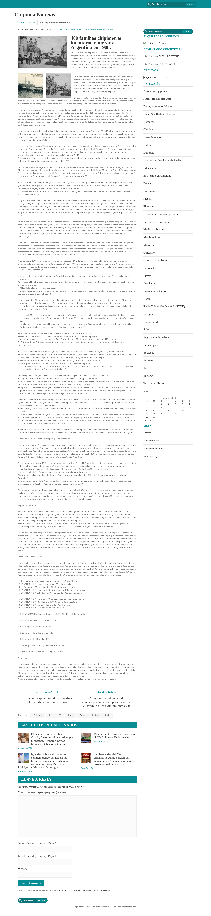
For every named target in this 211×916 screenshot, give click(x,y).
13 (182, 407)
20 (182, 410)
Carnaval (148, 121)
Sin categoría (151, 345)
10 (161, 407)
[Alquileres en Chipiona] (155, 43)
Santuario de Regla (101, 715)
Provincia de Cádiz (154, 291)
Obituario (149, 252)
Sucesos (148, 360)
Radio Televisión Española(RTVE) (164, 306)
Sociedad (148, 352)
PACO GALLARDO (167, 64)
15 (147, 410)
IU (50, 715)
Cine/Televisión (152, 137)
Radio (147, 298)
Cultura (147, 145)
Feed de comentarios (153, 448)
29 (147, 416)
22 (147, 413)
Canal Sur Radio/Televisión (159, 114)
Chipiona (37, 715)
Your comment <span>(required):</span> (42, 792)
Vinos (146, 391)
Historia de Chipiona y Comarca (38, 29)
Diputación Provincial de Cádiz (162, 160)
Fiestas (147, 198)
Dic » (152, 419)
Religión (148, 314)
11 (168, 407)
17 (161, 410)
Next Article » (107, 692)
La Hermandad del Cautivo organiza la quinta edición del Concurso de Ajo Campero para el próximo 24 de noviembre (114, 759)
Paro (70, 715)
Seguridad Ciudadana (156, 337)
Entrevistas (150, 191)
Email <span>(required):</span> (37, 855)
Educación (149, 168)
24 (161, 413)
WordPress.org (150, 456)
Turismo (148, 375)
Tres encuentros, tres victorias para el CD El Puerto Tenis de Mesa (115, 736)
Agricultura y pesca (155, 91)
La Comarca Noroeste (156, 222)
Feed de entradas (151, 440)
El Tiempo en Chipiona (157, 175)
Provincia (149, 283)
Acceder (147, 432)
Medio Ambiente (153, 229)
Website (23, 868)
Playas (147, 275)
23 (154, 413)
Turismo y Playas (153, 383)
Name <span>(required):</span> (37, 843)
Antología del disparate (157, 98)
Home (20, 29)
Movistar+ (149, 245)
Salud (146, 329)
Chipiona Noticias (35, 14)
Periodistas (149, 268)
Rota (82, 715)
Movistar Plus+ (152, 237)
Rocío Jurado (151, 322)
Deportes (148, 152)
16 (154, 410)
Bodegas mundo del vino (158, 106)
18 (168, 410)
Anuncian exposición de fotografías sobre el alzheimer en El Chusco (48, 700)
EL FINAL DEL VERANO (169, 56)
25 (168, 413)
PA (60, 715)
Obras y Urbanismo (155, 260)
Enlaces (148, 183)
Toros (146, 368)
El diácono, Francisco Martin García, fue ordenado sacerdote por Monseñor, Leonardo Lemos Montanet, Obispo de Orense (52, 739)
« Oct (145, 419)
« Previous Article (47, 692)
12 (175, 407)
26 (175, 413)
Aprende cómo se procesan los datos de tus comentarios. (85, 890)
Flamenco (149, 206)
